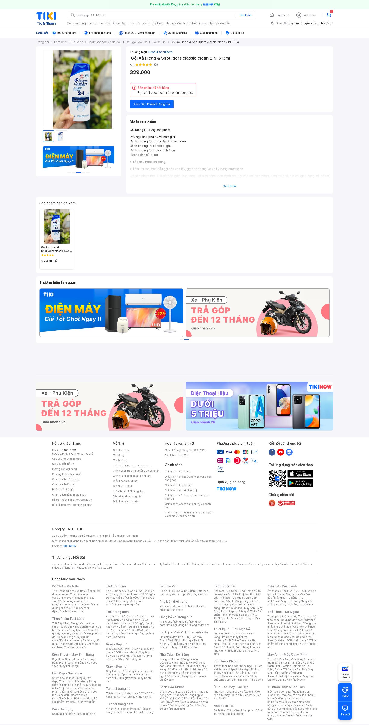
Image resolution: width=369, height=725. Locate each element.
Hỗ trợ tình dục (83, 698)
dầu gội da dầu (219, 23)
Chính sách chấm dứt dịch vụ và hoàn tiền (188, 505)
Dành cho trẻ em (70, 640)
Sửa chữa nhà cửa (177, 662)
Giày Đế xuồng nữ (130, 659)
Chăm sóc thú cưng (172, 691)
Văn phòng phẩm (244, 710)
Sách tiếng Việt (223, 710)
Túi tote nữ (128, 696)
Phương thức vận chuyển (67, 474)
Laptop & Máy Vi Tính (242, 611)
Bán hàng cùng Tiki (177, 455)
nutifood (210, 564)
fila (99, 567)
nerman (232, 564)
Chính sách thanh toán (178, 485)
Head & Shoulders (160, 52)
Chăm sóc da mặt (63, 678)
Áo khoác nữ (134, 594)
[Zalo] (289, 452)
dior (66, 564)
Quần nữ (132, 590)
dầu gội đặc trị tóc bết (181, 23)
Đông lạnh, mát (78, 630)
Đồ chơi (90, 590)
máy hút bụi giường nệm (290, 707)
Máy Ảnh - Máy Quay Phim (287, 654)
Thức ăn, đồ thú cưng (72, 643)
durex (137, 564)
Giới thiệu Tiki (121, 450)
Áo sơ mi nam (130, 619)
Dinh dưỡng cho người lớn (74, 604)
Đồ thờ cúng (174, 676)
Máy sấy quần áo (286, 604)
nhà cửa (134, 23)
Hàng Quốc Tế (224, 586)
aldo (188, 564)
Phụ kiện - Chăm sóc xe (228, 691)
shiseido (57, 567)
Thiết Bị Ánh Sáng (291, 662)
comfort (297, 564)
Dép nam (125, 674)
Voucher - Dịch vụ (227, 661)
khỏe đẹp (119, 23)
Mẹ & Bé (237, 604)
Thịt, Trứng (71, 623)
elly (160, 564)
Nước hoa (66, 698)
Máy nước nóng (290, 601)
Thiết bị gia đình (85, 713)
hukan (82, 567)
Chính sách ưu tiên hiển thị (181, 490)
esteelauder (78, 564)
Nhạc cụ (188, 676)
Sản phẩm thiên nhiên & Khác (73, 690)
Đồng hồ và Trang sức (176, 617)
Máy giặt (279, 597)
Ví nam (110, 708)
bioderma (150, 564)
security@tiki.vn (82, 504)
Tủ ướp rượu (306, 604)
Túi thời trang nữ (118, 688)
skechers (178, 564)
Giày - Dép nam (117, 666)
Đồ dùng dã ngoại (292, 619)
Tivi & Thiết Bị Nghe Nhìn (235, 616)
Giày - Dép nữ (116, 644)
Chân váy (132, 597)
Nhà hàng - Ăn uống (234, 672)
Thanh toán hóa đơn (226, 666)
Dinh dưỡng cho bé (71, 601)
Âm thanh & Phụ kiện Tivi (282, 590)
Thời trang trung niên (126, 604)
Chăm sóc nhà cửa (75, 647)
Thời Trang (246, 590)
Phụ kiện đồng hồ (177, 625)
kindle (222, 564)
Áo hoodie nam (122, 623)
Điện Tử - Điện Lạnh (282, 586)
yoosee (267, 564)
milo (167, 564)
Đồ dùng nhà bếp (62, 713)
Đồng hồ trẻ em (199, 625)
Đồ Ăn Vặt (173, 701)
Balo (162, 590)
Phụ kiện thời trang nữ (173, 606)
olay (276, 564)
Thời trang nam (117, 612)
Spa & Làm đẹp (239, 669)
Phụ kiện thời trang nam (182, 608)
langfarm (70, 567)
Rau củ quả (65, 626)
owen (117, 564)
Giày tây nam (132, 671)
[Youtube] (280, 452)
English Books (235, 713)
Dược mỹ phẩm (86, 701)
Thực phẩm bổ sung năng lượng (292, 642)
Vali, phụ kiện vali (197, 594)
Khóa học (246, 666)
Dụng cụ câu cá (284, 630)
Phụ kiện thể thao (291, 623)
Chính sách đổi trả (63, 484)
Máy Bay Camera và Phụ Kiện (290, 678)
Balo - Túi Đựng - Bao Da (290, 669)
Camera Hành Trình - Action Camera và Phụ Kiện (290, 666)
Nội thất (177, 666)
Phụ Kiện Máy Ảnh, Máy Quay (285, 659)
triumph (198, 564)
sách (146, 23)
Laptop (194, 647)
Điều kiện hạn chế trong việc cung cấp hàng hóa (188, 478)
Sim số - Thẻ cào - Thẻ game (245, 679)
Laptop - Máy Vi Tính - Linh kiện (184, 632)
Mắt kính (193, 606)
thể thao (157, 23)
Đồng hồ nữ (181, 621)
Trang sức (166, 621)
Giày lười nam (114, 671)
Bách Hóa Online (172, 687)
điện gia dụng (76, 23)
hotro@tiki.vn (84, 499)
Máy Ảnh (299, 679)
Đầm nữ (119, 590)
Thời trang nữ (116, 586)
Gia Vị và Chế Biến (178, 698)
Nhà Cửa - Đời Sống (174, 654)
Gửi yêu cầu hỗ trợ (63, 463)
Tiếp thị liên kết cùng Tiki (128, 491)
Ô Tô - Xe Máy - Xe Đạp (231, 687)
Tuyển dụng (120, 460)
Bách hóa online (232, 608)
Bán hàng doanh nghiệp (127, 496)
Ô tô (234, 695)
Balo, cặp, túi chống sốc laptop (184, 592)
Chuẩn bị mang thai (71, 611)
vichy (91, 567)
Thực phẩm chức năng (72, 681)
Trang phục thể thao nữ (281, 616)
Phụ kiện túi (145, 696)
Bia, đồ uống (65, 637)
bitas (307, 564)
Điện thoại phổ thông (72, 662)
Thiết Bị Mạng (180, 643)
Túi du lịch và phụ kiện (181, 590)
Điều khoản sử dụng (125, 480)
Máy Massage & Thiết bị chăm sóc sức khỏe (76, 686)
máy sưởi (272, 691)
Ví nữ (145, 693)
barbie (108, 564)
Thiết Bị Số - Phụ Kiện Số (232, 629)
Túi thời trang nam (119, 704)
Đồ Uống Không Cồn (181, 705)
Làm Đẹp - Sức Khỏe (67, 673)
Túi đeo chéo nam (127, 708)
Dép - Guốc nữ (133, 648)
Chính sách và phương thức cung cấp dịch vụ (187, 497)
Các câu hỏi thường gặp (66, 458)
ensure (127, 564)
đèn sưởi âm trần (285, 715)
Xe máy (225, 695)
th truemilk (95, 564)
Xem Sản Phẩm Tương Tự (152, 104)
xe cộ (92, 23)
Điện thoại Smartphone (66, 659)
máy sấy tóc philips (294, 695)
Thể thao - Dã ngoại (231, 597)
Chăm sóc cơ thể (70, 684)
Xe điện (249, 691)
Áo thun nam (113, 616)
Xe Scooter (246, 695)
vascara (57, 564)
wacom (243, 564)
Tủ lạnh (279, 594)
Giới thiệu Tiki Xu (123, 486)
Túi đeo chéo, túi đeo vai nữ (123, 693)
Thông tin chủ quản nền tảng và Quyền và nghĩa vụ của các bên (188, 514)
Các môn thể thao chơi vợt (291, 635)
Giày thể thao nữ (298, 640)
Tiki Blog (118, 455)
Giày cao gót (114, 648)
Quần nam (129, 616)
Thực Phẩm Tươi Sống (68, 618)
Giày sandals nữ (127, 652)
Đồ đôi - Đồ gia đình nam (134, 626)
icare (202, 23)
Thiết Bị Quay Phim (289, 676)
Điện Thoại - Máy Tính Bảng (73, 654)
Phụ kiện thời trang (173, 601)
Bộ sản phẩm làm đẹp (74, 700)
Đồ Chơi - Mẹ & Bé (65, 586)
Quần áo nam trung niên (128, 633)
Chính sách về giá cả (177, 471)
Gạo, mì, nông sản (72, 633)
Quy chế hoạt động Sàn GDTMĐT (185, 450)
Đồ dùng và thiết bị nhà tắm (185, 669)
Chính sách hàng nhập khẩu (69, 494)
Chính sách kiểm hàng (65, 479)
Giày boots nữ (120, 655)
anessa (255, 564)
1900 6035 (69, 546)
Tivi (276, 601)
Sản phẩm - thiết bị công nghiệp (238, 613)
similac (285, 564)
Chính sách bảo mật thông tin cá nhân (136, 470)
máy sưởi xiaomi (295, 705)
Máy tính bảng (69, 666)
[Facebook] (272, 452)
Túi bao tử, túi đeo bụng (138, 712)
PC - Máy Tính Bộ (176, 647)
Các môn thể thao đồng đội (291, 633)
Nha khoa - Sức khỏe (236, 676)
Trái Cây (57, 623)
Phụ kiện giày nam (124, 678)
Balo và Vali (168, 586)
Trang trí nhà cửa (170, 659)
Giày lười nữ (138, 655)
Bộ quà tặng (177, 708)
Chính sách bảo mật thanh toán (132, 465)
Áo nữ (109, 590)
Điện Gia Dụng (62, 709)
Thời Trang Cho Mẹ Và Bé (67, 590)
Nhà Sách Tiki (224, 705)
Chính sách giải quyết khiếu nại (132, 475)
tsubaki (107, 567)
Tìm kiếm (245, 15)
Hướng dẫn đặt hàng (64, 469)
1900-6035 (69, 450)
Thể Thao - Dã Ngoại (283, 612)
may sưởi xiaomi (286, 701)
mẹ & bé (104, 23)
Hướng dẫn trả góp (63, 489)
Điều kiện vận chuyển (126, 501)
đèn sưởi (286, 691)
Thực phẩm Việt (84, 626)
